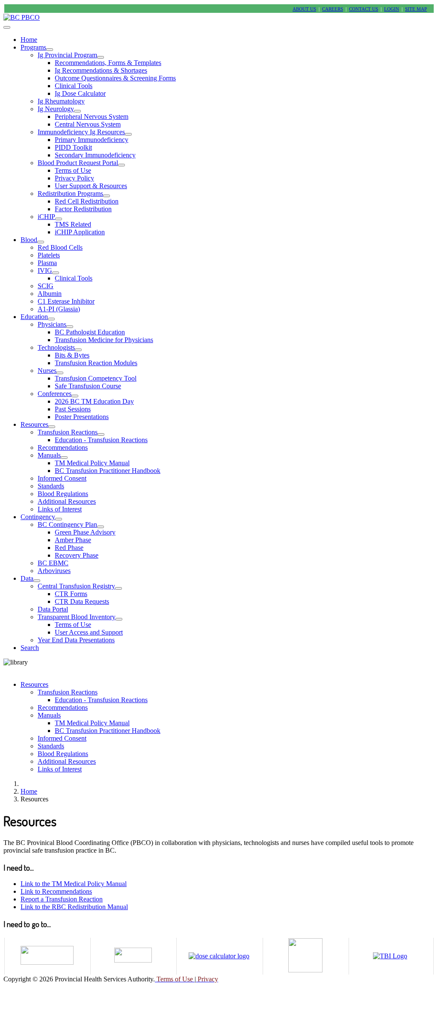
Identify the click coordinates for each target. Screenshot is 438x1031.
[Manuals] (64, 457)
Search (30, 647)
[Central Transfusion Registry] (118, 588)
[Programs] (49, 49)
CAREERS (332, 9)
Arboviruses (54, 570)
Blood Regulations (63, 493)
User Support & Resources (91, 185)
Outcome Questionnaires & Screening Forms (115, 78)
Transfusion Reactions (68, 432)
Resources (34, 424)
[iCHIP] (58, 219)
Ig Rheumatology (61, 101)
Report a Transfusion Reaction (62, 899)
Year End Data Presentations (76, 640)
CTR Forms (71, 593)
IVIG (45, 270)
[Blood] (40, 242)
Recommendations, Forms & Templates (108, 62)
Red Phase (69, 547)
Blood (29, 239)
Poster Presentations (82, 416)
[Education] (51, 319)
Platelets (49, 255)
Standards (51, 486)
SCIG (45, 286)
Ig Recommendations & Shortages (101, 70)
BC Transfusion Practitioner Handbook (107, 470)
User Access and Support (89, 632)
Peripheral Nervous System (91, 116)
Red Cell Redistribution (86, 201)
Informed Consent (62, 478)
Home (29, 39)
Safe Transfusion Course (88, 386)
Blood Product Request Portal (78, 162)
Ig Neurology (56, 108)
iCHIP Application (80, 232)
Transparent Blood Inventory (76, 616)
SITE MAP (416, 9)
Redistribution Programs (70, 193)
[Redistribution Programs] (106, 196)
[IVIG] (55, 273)
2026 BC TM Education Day (94, 401)
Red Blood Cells (60, 247)
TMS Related (73, 224)
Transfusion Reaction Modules (96, 362)
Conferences (54, 393)
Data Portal (53, 609)
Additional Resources (67, 501)
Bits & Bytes (72, 355)
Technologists (56, 347)
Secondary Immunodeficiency (95, 155)
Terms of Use (73, 170)
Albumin (50, 293)
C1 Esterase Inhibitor (66, 301)
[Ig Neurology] (77, 111)
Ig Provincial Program (67, 55)
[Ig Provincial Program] (100, 57)
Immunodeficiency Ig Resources (81, 132)
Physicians (52, 324)
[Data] (36, 580)
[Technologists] (78, 350)
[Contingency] (58, 519)
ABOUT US (304, 9)
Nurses (47, 370)
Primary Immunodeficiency (91, 139)
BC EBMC (53, 563)
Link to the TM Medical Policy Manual (74, 883)
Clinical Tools (73, 85)
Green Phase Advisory (85, 532)
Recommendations (63, 447)
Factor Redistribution (83, 209)
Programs (33, 47)
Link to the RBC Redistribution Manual (74, 906)
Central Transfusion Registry (76, 586)
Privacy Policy (74, 178)
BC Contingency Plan (67, 524)
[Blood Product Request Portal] (121, 165)
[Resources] (51, 426)
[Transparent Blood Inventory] (118, 619)
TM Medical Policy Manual (92, 463)
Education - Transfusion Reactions (101, 439)
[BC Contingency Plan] (100, 527)
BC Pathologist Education (90, 332)
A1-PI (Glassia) (59, 309)
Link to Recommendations (56, 891)
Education (34, 316)
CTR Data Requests (82, 601)
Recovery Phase (76, 555)
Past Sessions (73, 409)
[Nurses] (59, 373)
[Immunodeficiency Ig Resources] (128, 134)
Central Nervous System (88, 124)
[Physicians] (69, 326)
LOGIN (391, 9)
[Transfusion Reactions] (101, 434)
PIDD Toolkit (73, 147)
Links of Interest (60, 509)
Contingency (38, 516)
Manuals (49, 455)
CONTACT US (363, 9)
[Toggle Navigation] (6, 27)
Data (27, 578)
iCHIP (46, 216)
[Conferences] (74, 396)
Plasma (47, 262)
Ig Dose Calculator (80, 93)
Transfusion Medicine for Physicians (104, 339)
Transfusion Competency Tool (95, 378)
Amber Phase (73, 540)
